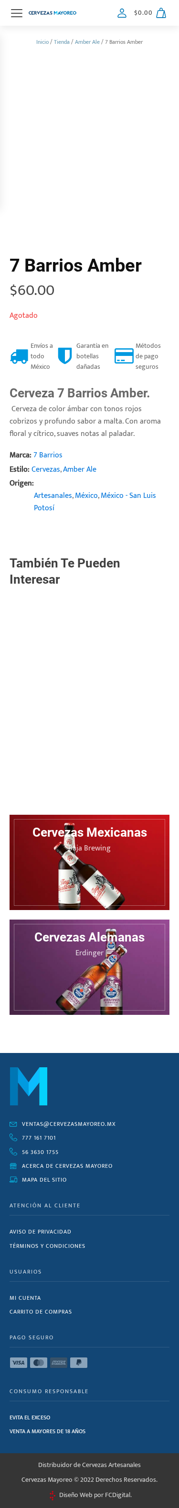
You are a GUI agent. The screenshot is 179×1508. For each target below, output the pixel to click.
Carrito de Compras (41, 1311)
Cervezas (46, 469)
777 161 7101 (39, 1138)
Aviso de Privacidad (41, 1231)
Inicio (42, 42)
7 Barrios (48, 455)
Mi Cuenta (25, 1298)
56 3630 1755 (40, 1152)
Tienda (62, 42)
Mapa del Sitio (44, 1179)
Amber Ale (87, 42)
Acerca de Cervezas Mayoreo (67, 1166)
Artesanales (53, 495)
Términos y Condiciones (47, 1246)
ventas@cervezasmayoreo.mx (69, 1124)
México (86, 495)
